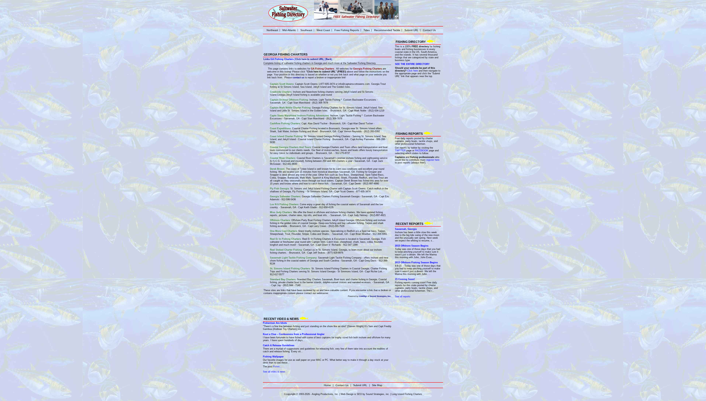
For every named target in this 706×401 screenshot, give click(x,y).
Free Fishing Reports (346, 30)
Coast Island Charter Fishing (286, 136)
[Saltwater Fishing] (288, 21)
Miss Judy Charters (281, 212)
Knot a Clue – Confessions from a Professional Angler (294, 334)
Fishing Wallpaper (273, 356)
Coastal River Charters (282, 158)
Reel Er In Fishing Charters (285, 239)
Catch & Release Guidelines (278, 345)
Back (328, 59)
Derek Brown (277, 168)
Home (327, 385)
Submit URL (411, 30)
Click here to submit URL (309, 59)
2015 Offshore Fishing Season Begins (416, 262)
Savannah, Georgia (406, 229)
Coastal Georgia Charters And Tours (290, 147)
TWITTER (400, 150)
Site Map (377, 385)
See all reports (402, 296)
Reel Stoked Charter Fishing (286, 249)
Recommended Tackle (387, 30)
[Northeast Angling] (305, 48)
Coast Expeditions (280, 128)
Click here (412, 70)
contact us (298, 77)
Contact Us (429, 30)
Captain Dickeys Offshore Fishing (289, 99)
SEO (359, 394)
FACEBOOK (421, 150)
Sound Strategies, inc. (378, 394)
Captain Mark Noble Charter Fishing (290, 107)
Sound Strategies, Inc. (380, 296)
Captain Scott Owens (282, 84)
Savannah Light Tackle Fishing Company (293, 257)
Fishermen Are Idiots (275, 323)
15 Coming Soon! (405, 279)
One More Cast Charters (283, 231)
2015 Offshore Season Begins (411, 245)
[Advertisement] (306, 307)
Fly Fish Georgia (279, 188)
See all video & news (274, 371)
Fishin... (277, 366)
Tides (366, 30)
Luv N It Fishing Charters (284, 204)
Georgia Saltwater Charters (285, 196)
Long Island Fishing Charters (407, 394)
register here (432, 159)
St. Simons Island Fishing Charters (290, 268)
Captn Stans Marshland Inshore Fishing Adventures (299, 115)
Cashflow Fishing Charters (285, 123)
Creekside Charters (280, 91)
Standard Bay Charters (282, 279)
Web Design (347, 394)
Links (266, 59)
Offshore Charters (280, 220)
